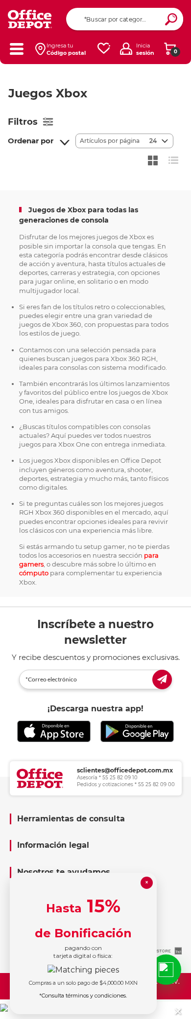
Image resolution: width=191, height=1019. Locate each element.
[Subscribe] (162, 679)
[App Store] (54, 732)
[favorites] (103, 49)
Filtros (23, 121)
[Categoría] (16, 48)
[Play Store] (137, 732)
